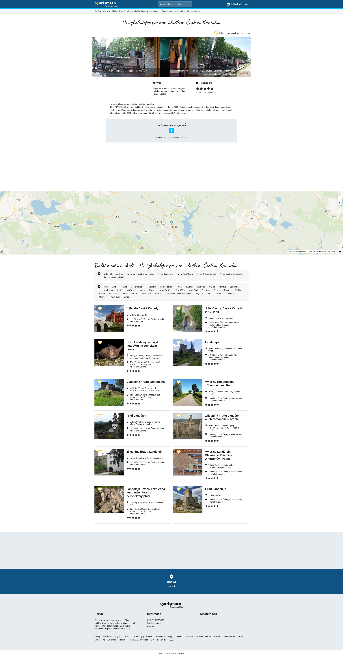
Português (123, 640)
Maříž (119, 290)
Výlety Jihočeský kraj (113, 274)
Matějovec (131, 290)
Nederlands (160, 636)
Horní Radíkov (166, 287)
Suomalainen (229, 636)
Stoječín (199, 293)
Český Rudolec (138, 287)
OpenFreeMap (301, 251)
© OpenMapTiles (313, 251)
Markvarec (108, 290)
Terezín (210, 293)
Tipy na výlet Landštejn (114, 277)
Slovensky (107, 636)
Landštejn (218, 71)
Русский (144, 640)
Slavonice (146, 293)
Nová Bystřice (166, 290)
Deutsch (127, 636)
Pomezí (227, 290)
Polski (136, 636)
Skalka (135, 293)
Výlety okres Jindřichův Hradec (140, 274)
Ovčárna (206, 290)
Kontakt (150, 626)
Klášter (212, 287)
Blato (125, 287)
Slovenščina (99, 640)
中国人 (171, 640)
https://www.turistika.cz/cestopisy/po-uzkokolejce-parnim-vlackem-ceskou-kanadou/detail (169, 91)
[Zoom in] (340, 195)
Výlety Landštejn (165, 274)
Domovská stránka (155, 620)
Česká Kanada (210, 74)
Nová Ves (180, 290)
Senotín (124, 293)
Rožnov (101, 293)
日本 (152, 640)
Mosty (142, 290)
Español (199, 636)
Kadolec (189, 287)
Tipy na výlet (141, 71)
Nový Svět (193, 290)
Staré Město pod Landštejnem (178, 293)
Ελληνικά (112, 640)
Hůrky (179, 287)
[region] (171, 223)
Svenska (217, 636)
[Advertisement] (171, 164)
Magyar (170, 636)
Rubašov (113, 293)
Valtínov (220, 293)
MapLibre (291, 251)
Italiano (180, 636)
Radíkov (238, 290)
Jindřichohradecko (227, 74)
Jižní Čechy (230, 71)
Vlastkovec (115, 297)
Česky (97, 636)
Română (134, 640)
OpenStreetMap (332, 251)
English (118, 636)
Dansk (208, 636)
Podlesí (217, 290)
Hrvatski (241, 636)
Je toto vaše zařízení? (178, 138)
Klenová (222, 287)
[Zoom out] (340, 199)
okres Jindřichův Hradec (201, 71)
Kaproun (201, 287)
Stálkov (158, 293)
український (146, 636)
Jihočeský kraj (182, 71)
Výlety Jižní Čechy (185, 274)
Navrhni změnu (162, 138)
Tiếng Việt (161, 640)
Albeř (106, 287)
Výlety (110, 71)
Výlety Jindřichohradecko (231, 274)
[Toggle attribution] (340, 251)
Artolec (115, 287)
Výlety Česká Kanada (206, 274)
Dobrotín (152, 287)
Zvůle (126, 297)
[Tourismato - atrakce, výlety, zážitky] (106, 4)
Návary (152, 290)
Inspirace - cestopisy (125, 71)
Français (189, 636)
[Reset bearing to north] (340, 203)
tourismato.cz (113, 620)
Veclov (231, 293)
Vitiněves (102, 297)
